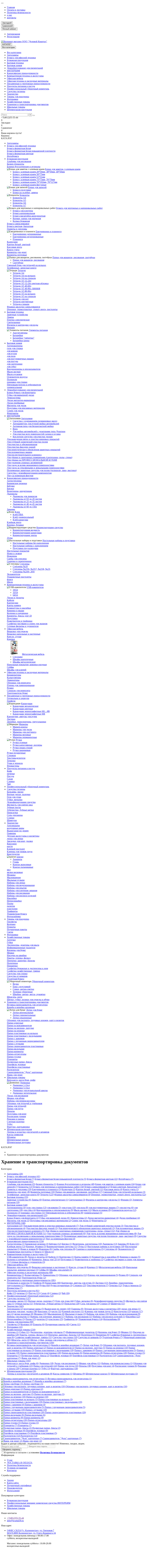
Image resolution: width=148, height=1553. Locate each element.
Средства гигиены (16, 91)
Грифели (11, 701)
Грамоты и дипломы (17, 229)
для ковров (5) (54, 1207)
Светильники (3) (77, 1200)
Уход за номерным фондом (20, 475)
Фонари (11, 327)
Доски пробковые (15, 403)
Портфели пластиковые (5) (86, 1355)
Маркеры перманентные (25, 737)
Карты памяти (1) (83, 1257)
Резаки (10, 688)
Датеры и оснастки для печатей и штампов (28, 1132)
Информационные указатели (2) (82, 1332)
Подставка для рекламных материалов (26, 408)
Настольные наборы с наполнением (30, 545)
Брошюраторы (14, 675)
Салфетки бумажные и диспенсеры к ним (27, 968)
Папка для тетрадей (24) (45, 1366)
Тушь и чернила (15, 763)
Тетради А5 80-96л (22, 291)
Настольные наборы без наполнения (31, 543)
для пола (11, 356)
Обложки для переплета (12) (73, 1275)
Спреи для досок (15, 410)
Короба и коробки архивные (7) (66, 1345)
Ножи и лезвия (14, 553)
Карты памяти (14, 605)
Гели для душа (14, 797)
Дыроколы (12, 494)
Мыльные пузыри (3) (75, 1314)
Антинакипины (15, 346)
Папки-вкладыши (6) (72, 1353)
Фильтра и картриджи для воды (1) (103, 1200)
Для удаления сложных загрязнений (24, 462)
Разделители (13, 1069)
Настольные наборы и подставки (58, 540)
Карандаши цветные (23, 708)
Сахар (10, 779)
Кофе (9, 771)
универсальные (14, 387)
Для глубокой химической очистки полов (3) (101, 1226)
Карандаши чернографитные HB (29, 714)
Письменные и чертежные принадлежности (28, 83)
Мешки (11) (126, 1332)
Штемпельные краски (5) (98, 1374)
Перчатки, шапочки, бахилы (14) (64, 1335)
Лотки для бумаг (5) (92, 1345)
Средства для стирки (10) (65, 1337)
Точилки (11, 760)
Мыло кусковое (14, 374)
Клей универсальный (23, 517)
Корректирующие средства (49, 527)
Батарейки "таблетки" (23, 338)
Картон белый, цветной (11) (90, 1189)
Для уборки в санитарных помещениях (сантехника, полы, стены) (39, 457)
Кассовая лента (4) (113, 1189)
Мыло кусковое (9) (101, 1210)
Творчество (12, 94)
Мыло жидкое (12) (83, 1210)
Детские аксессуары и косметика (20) (102, 1309)
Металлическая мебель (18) (112, 1267)
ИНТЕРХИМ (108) (16, 1223)
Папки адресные (15, 1023)
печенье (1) (22, 1293)
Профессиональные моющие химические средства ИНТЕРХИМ (38, 1503)
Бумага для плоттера (23, 210)
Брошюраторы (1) (15, 1275)
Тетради (22, 270)
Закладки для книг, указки (20, 841)
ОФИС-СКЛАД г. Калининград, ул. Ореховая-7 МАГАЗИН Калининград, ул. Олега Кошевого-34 (31, 1531)
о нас (9, 15)
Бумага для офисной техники (21, 57)
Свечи (10, 932)
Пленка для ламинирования (20, 685)
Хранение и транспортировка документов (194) (30, 1342)
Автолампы (12, 55)
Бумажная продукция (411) (20, 1181)
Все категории (14, 52)
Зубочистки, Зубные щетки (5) (49, 1303)
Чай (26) (66, 1293)
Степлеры (24, 564)
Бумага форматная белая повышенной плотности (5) (60, 1179)
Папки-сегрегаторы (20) (115, 1353)
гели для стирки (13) (36, 1207)
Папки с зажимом (15, 1038)
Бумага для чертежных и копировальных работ (79, 208)
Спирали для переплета (18, 690)
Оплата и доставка (16, 10)
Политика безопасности (19, 12)
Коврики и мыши (15, 610)
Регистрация (13, 36)
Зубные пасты (14, 807)
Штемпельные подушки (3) (124, 1374)
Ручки (19, 740)
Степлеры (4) (110, 1249)
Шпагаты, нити (14, 997)
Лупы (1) (82, 1246)
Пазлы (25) (30, 1319)
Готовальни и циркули (18, 698)
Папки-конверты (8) (93, 1353)
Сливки (11, 781)
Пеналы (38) (85, 1366)
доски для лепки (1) (131, 1309)
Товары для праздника (18, 96)
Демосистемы (14, 397)
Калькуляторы (14, 677)
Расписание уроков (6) (126, 1366)
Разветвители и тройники (19, 621)
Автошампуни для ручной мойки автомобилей (36, 423)
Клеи (17, 512)
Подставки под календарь (25, 548)
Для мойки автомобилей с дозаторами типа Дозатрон (39, 431)
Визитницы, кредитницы (19, 491)
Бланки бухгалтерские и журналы (23, 166)
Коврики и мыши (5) (130, 1257)
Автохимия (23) (15, 1226)
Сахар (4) (45, 1293)
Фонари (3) (126, 1200)
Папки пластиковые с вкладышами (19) (54, 1350)
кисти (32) (56, 1311)
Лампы (10, 317)
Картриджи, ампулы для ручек (22, 716)
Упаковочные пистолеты (19, 577)
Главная (11, 7)
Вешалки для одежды (17, 631)
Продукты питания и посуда (21, 86)
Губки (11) (24, 1332)
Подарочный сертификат (19, 1485)
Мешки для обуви (15, 1098)
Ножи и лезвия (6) (29, 1249)
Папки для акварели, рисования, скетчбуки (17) (78, 1192)
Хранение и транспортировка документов (28, 104)
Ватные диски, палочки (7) (41, 1301)
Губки (10, 942)
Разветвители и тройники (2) (89, 1259)
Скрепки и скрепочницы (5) (90, 1249)
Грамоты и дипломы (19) (19, 1189)
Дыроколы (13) (109, 1244)
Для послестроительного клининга (24, 455)
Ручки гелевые (20, 742)
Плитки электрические (18, 320)
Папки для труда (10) (68, 1366)
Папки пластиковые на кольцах (22, 1033)
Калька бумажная (21, 221)
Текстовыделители (16, 758)
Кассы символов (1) (63, 1374)
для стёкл (11, 366)
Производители (14, 1488)
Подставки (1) (67, 1259)
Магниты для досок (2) (18, 1220)
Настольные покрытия (18, 551)
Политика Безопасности (19, 1465)
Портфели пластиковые (18, 1067)
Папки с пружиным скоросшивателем (25, 1041)
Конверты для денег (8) (18, 1192)
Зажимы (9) (123, 1244)
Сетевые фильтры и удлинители (23, 626)
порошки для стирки (17, 382)
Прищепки (12, 966)
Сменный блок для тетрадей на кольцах (26, 265)
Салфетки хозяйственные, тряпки (23, 971)
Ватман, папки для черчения (27, 218)
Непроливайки (14, 901)
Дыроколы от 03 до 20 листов (27, 499)
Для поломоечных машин (19, 452)
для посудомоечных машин (20, 358)
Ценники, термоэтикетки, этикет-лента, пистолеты (32, 309)
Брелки (10, 488)
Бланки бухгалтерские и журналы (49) (76, 1184)
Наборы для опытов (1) (18, 1316)
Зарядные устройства (17, 314)
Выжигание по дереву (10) (58, 1309)
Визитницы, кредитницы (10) (87, 1244)
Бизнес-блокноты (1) (46, 1184)
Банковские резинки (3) (37, 1244)
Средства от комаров (17, 976)
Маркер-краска (20, 727)
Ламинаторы (13, 680)
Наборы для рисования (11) (78, 1316)
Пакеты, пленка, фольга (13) (34, 1335)
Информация (7, 1455)
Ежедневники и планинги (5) (46, 1189)
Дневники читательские (25, 1093)
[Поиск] (34, 115)
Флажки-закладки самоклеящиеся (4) (72, 1194)
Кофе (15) (11, 1293)
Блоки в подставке (22, 190)
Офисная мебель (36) (17, 1264)
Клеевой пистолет (16, 849)
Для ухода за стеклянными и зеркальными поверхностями (35, 468)
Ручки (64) (45, 1285)
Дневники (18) (46, 1363)
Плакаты (11, 927)
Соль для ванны (15, 815)
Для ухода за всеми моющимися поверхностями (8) (111, 1233)
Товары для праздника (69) (20, 1322)
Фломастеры (13, 766)
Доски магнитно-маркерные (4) (103, 1218)
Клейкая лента (14, 522)
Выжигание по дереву (18, 831)
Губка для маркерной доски (20, 395)
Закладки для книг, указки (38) (22, 1311)
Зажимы (11, 509)
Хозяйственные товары (18, 102)
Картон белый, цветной (18, 244)
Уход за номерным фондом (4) (60, 1238)
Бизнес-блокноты (15, 164)
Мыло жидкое (14, 371)
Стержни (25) (79, 1285)
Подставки (12, 618)
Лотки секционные (22, 1017)
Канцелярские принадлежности (22, 73)
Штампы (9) (79, 1374)
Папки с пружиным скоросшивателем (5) (116, 1350)
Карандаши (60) (53, 1283)
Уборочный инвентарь (43, 981)
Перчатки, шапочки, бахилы (21, 960)
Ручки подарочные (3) (61, 1285)
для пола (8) (82, 1207)
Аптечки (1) (13, 1332)
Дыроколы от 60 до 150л (25, 507)
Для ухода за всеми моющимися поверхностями (30, 465)
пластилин (12, 908)
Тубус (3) (45, 1368)
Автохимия (26, 418)
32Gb (15, 592)
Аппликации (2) (15, 1309)
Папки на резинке (16, 1030)
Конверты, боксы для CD (19, 616)
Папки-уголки (14, 1056)
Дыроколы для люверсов (25, 496)
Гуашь (16, 862)
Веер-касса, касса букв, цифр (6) (23, 1363)
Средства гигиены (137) (19, 1298)
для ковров (12, 351)
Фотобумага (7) (125, 1179)
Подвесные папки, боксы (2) (35, 1355)
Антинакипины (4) (16, 1207)
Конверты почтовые (17, 255)
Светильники (13, 322)
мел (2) (10, 1314)
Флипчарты (12, 413)
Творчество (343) (15, 1306)
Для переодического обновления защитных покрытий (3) (86, 1228)
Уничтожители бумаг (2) (34, 1277)
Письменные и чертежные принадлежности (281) (31, 1280)
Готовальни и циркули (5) (19, 1283)
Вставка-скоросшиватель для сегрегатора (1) (29, 1345)
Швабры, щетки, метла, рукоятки (29, 994)
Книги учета (13, 249)
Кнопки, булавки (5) (36, 1246)
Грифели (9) (39, 1283)
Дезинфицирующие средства (21, 802)
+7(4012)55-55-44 (15, 1518)
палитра (11, 906)
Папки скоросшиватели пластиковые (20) (40, 1353)
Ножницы (12, 556)
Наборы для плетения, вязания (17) (47, 1316)
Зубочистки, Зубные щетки (20, 810)
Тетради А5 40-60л (22, 286)
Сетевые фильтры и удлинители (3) (27, 1262)
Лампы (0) (37, 1200)
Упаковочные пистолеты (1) (21, 1251)
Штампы (11, 1137)
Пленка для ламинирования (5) (103, 1275)
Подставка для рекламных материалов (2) (50, 1220)
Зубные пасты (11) (24, 1303)
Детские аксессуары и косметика (23, 836)
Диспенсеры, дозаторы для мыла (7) (47, 1332)
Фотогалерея (13, 1490)
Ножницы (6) (45, 1249)
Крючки (11, 639)
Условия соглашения (17, 1468)
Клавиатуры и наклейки (19, 608)
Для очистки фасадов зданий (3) (42, 1228)
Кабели (10, 600)
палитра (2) (42, 1319)
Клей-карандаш (20, 519)
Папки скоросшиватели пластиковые (25, 1046)
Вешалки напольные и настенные (23, 634)
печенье (11, 773)
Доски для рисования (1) (66, 1363)
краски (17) (137, 1311)
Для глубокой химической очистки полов (27, 442)
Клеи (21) (134, 1244)
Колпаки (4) (26, 1324)
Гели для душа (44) (64, 1301)
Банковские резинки (17, 483)
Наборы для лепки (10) (97, 1314)
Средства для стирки (17, 973)
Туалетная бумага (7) (112, 1337)
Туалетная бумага (15, 979)
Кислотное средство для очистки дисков (33, 436)
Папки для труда (15, 1108)
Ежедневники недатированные (28, 236)
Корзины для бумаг (16, 950)
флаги (10, 579)
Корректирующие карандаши (27, 532)
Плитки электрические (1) (55, 1200)
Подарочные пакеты (17, 929)
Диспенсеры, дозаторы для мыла (23, 945)
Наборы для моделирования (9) (125, 1314)
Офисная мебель (15, 78)
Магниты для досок (16, 405)
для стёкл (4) (29, 1210)
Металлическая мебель (33, 654)
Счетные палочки (15, 1121)
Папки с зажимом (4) (84, 1350)
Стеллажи (18, 657)
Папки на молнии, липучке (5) (90, 1348)
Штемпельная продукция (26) (21, 1371)
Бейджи (11, 486)
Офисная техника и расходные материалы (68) (30, 1272)
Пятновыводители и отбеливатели (24, 384)
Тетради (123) (47, 1194)
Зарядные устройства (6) (19, 1200)
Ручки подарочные (16, 753)
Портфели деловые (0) (61, 1355)
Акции (10, 1480)
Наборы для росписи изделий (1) (109, 1316)
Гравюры (11, 833)
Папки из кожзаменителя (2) (61, 1348)
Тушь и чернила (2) (132, 1285)
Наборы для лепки (16, 882)
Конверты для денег (17, 252)
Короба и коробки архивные (21, 1007)
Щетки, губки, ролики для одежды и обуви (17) (53, 1340)
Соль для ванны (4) (89, 1303)
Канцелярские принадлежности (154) (25, 1241)
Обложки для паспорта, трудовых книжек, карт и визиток (35, 1020)
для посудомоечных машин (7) (104, 1207)
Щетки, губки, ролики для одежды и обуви (28, 999)
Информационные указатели (21, 947)
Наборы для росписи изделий (21, 895)
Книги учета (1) (131, 1189)
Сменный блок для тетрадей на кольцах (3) (124, 1192)
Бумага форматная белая (19, 148)
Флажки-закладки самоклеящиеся (23, 307)
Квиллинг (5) (44, 1311)
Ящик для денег (15, 1075)
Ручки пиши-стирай (23, 747)
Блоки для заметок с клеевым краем (62, 169)
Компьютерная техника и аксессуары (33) (27, 1254)
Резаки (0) (124, 1275)
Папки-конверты (15, 1051)
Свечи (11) (75, 1324)
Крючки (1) (92, 1267)
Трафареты (12, 911)
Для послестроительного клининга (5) (26, 1231)
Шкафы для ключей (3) (60, 1270)
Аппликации (13, 825)
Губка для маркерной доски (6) (54, 1218)
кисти (10, 846)
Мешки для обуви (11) (90, 1363)
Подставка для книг (17, 1114)
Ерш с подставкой (21, 986)
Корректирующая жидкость (26, 530)
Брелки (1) (67, 1244)
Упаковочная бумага (17, 914)
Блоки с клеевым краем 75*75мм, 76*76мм (34, 179)
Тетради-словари (21, 304)
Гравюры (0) (77, 1309)
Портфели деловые (16, 1064)
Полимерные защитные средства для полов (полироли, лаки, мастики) (42, 470)
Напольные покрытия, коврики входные (27, 664)
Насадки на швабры (17, 955)
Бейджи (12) (55, 1244)
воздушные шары (15, 828)
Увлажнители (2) (126, 1249)
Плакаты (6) (39, 1324)
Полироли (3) (13, 1213)
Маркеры (23, 724)
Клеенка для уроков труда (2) (99, 1311)
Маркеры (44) (32, 1285)
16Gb (15, 590)
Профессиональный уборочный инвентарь (28, 89)
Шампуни (12, 820)
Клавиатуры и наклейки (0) (105, 1257)
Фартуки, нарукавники (18, 1127)
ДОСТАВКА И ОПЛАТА (19, 1462)
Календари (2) (68, 1189)
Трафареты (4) (71, 1319)
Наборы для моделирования (21, 885)
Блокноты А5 (19, 200)
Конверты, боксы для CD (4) (46, 1259)
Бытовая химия (14, 65)
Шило (10, 582)
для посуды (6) (126, 1207)
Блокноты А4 (19, 197)
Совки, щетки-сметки (23, 989)
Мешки (10, 953)
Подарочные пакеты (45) (57, 1324)
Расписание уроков (16, 1116)
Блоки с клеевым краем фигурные (29, 185)
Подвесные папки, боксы (19, 1062)
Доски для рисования (17, 1095)
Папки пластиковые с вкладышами (24, 1036)
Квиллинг (12, 844)
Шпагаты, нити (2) (20, 1340)
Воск (15, 429)
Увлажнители (13, 574)
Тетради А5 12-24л (22, 281)
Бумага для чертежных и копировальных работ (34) (58, 1187)
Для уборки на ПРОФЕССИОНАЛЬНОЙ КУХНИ (32, 460)
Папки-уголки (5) (136, 1353)
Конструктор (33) (122, 1311)
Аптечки (11, 940)
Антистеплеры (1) (16, 1244)
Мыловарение (14, 877)
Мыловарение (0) (55, 1314)
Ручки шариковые (21, 750)
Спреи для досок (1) (81, 1220)
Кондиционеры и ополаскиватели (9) (54, 1210)
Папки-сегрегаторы (16, 1054)
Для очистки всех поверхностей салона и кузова (37, 434)
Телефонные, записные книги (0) (23, 1194)
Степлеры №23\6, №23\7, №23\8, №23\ (31, 569)
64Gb (15, 595)
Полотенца (12, 963)
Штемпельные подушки (19, 1142)
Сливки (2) (55, 1293)
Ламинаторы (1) (50, 1275)
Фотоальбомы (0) (111, 1319)
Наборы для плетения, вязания (22, 890)
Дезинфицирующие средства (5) (109, 1301)
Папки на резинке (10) (117, 1348)
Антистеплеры (14, 481)
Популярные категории (12, 1495)
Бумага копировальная (24, 213)
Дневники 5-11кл (21, 1088)
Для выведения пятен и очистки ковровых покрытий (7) (51, 1226)
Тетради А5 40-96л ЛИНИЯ (26, 288)
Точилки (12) (115, 1285)
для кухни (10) (69, 1207)
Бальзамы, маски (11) (17, 1301)
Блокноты (24, 195)
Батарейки (18, 335)
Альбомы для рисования (19, 161)
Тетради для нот (21, 299)
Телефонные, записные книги (21, 268)
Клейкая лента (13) (16, 1246)
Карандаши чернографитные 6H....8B (31, 711)
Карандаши (26, 703)
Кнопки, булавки (15, 525)
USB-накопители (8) (17, 1257)
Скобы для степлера (17, 558)
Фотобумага (13, 156)
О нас (10, 1460)
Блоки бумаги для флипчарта (21, 392)
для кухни (12, 353)
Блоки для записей (37, 187)
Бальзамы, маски (15, 792)
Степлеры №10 (20, 566)
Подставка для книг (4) (103, 1366)
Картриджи (12, 603)
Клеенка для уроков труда (19, 851)
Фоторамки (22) (15, 1327)
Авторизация (13, 34)
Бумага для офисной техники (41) (23, 1176)
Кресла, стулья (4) (77, 1267)
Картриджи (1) (66, 1257)
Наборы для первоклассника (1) (117, 1363)
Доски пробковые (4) (129, 1218)
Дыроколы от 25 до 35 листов (27, 501)
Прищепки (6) (103, 1335)
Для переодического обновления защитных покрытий (33, 449)
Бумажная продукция (17, 60)
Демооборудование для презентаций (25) (27, 1215)
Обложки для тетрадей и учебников (24, 1103)
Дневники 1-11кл (21, 1085)
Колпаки (11, 924)
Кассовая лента (14, 247)
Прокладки (12, 812)
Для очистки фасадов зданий (21, 447)
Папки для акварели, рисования (28, 260)
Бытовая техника (15, 63)
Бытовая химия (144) (17, 1205)
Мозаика (11, 875)
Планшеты (12, 1059)
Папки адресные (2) (36, 1348)
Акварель (17, 859)
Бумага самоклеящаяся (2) (97, 1187)
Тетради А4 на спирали (24, 278)
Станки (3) (105, 1303)
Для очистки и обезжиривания (22, 444)
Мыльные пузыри (16, 880)
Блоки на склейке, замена (25, 192)
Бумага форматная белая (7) (20, 1179)
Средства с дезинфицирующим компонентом (29, 473)
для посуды (12, 361)
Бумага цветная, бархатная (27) (126, 1187)
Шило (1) (49, 1251)
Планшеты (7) (14, 1355)
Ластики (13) (101, 1283)
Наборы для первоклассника (21, 1101)
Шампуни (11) (118, 1303)
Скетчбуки (18, 262)
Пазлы (10, 903)
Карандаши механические (25, 706)
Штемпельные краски (17, 1140)
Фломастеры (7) (14, 1288)
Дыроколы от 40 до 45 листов (27, 504)
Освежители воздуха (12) (123, 1210)
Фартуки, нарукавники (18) (64, 1368)
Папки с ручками (15, 1043)
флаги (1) (39, 1251)
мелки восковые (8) (23, 1314)
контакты (11, 17)
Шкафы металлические (24, 662)
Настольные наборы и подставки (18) (105, 1246)
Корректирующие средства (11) (62, 1246)
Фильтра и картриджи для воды (22, 325)
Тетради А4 (18, 273)
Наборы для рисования (18, 893)
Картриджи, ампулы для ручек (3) (78, 1283)
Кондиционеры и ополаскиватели (23, 369)
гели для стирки (15, 348)
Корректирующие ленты (25, 535)
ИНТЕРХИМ (13, 70)
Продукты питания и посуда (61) (23, 1290)
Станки (10, 818)
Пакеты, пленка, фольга (18, 958)
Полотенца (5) (88, 1335)
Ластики (11, 719)
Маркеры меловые (22, 734)
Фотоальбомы (14, 916)
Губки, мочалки (14, 799)
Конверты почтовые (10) (42, 1192)
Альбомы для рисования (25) (21, 1184)
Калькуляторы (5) (33, 1275)
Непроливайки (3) (16, 1319)
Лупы (10, 538)
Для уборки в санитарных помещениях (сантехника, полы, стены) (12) (80, 1231)
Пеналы (11, 1111)
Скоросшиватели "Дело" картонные (24, 1072)
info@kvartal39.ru (15, 1520)
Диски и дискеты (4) (38, 1257)
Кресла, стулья (14, 636)
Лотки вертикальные (23, 1012)
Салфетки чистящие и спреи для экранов (27, 623)
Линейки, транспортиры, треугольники (26, 721)
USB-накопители (35, 587)
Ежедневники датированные (27, 234)
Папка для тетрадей (16, 1106)
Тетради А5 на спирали (24, 296)
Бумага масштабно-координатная (29, 216)
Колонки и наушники (17, 613)
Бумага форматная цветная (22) (102, 1179)
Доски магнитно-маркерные (21, 400)
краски (20, 856)
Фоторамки (12, 99)
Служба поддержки (10, 1475)
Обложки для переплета (19, 683)
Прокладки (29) (72, 1303)
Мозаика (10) (40, 1314)
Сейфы (10, 667)
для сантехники (14, 364)
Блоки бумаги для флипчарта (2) (23, 1218)
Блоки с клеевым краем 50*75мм (29, 174)
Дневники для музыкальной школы (30, 1090)
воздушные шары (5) (34, 1309)
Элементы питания (38, 330)
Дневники (25, 1082)
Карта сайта (13, 1483)
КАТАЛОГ (6, 44)
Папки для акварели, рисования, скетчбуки (73, 257)
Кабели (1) (53, 1257)
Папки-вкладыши (15, 1049)
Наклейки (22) (133, 1316)
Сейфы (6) (44, 1270)
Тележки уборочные (23, 992)
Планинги (18, 239)
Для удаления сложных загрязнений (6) (66, 1233)
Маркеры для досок (22, 729)
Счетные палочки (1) (30, 1368)
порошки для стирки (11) (33, 1213)
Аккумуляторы (20, 333)
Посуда (10, 776)
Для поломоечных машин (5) (129, 1228)
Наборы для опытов (17, 888)
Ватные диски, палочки (18, 794)
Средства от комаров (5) (90, 1337)
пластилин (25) (55, 1319)
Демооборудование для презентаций (25, 68)
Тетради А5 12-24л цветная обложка (31, 283)
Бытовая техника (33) (17, 1197)
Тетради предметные (23, 301)
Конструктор (13, 854)
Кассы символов (15, 1134)
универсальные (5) (93, 1213)
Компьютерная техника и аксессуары (25, 76)
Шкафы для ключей (16, 670)
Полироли (12, 379)
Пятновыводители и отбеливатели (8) (64, 1213)
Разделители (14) (108, 1355)
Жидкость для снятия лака (20, 805)
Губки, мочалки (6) (83, 1301)
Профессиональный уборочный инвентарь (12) (30, 1296)
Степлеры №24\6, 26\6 (24, 571)
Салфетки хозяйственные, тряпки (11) (33, 1337)
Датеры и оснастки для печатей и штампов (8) (29, 1374)
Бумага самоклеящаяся (18, 223)
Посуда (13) (34, 1293)
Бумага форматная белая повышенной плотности (31, 151)
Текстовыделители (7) (98, 1285)
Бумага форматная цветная (20, 153)
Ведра (16, 984)
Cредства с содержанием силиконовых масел (35, 421)
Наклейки (12, 898)
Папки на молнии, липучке (20, 1028)
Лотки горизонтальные (24, 1015)
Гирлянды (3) (13, 1324)
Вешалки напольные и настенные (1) (50, 1267)
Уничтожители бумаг (17, 693)
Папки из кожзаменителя (19, 1025)
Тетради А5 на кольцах (24, 294)
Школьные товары (16, 107)
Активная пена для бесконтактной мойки (33, 426)
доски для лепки (15, 838)
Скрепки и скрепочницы (19, 561)
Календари (12, 242)
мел (9, 869)
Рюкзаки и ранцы (15, 1119)
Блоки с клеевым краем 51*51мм (29, 177)
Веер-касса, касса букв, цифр (21, 1080)
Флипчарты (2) (99, 1220)
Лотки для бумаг (34, 1010)
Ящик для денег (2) (30, 1358)
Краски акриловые (22, 864)
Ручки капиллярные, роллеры (27, 745)
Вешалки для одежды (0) (19, 1267)
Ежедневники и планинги (49, 231)
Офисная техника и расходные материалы (27, 81)
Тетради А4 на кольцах (24, 275)
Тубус (10, 1124)
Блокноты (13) (25, 1187)
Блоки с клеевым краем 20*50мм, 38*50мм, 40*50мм (39, 172)
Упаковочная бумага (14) (90, 1319)
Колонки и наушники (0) (19, 1259)
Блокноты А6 (19, 203)
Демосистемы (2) (78, 1218)
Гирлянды (12, 921)
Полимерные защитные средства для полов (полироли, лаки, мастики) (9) (100, 1236)
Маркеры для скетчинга (24, 732)
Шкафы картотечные (23, 659)
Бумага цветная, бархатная (20, 226)
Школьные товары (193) (19, 1361)
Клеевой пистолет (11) (73, 1311)
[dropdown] (2, 3)
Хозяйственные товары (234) (21, 1329)
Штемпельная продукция (19, 109)
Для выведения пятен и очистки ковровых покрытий (33, 439)
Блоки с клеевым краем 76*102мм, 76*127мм (35, 182)
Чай (9, 784)
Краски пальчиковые (23, 867)
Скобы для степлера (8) (64, 1249)
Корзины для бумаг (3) (109, 1332)
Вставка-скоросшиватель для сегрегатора (27, 1004)
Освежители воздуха (17, 377)
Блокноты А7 (19, 205)
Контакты (12, 1470)
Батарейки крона (21, 340)
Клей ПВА (18, 514)
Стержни (11, 755)
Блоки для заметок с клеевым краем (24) (115, 1184)
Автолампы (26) (15, 1174)
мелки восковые (15, 872)
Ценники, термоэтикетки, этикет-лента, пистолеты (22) (118, 1194)
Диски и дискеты (15, 597)
